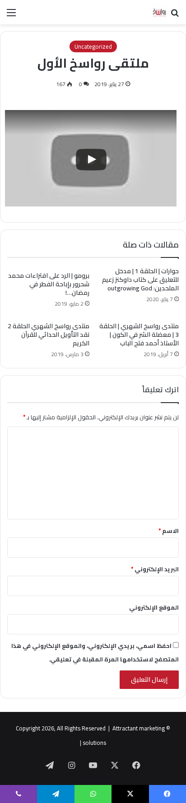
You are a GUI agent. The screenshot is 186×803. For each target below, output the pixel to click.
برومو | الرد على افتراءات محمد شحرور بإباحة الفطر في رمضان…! (48, 284)
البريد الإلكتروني (155, 569)
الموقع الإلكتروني (154, 607)
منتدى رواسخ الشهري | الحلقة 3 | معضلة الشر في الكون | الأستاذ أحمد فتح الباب (139, 334)
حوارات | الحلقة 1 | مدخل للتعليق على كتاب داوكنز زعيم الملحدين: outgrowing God (140, 279)
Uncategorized (93, 46)
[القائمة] (11, 15)
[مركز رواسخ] (149, 12)
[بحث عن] (174, 15)
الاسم (168, 530)
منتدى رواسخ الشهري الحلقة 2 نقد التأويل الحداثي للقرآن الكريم (48, 334)
